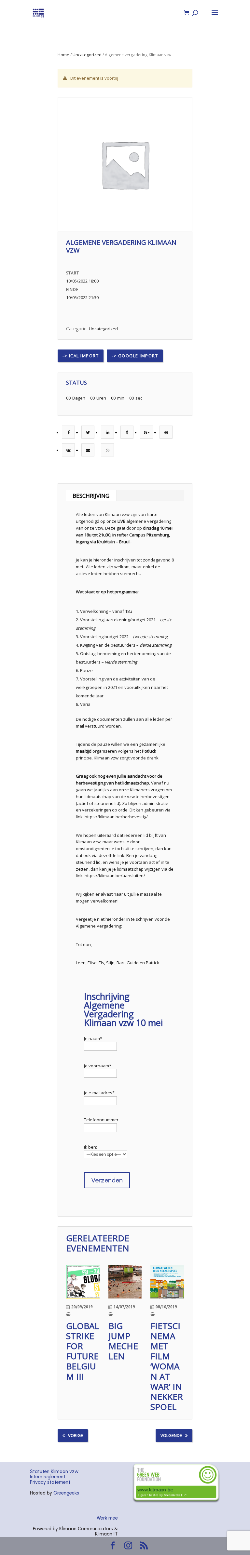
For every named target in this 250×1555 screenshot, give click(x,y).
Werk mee (107, 1518)
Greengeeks (66, 1493)
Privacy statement (50, 1482)
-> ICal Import (80, 356)
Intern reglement (47, 1477)
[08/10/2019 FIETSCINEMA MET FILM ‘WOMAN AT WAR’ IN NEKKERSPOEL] (167, 1281)
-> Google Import (135, 356)
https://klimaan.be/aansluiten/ (115, 875)
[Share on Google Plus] (146, 432)
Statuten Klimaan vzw (54, 1471)
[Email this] (88, 450)
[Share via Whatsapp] (107, 450)
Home (63, 55)
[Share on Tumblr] (127, 432)
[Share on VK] (68, 450)
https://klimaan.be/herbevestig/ (116, 817)
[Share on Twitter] (88, 432)
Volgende (171, 1435)
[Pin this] (166, 432)
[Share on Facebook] (68, 432)
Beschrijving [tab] (91, 495)
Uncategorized (87, 55)
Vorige (75, 1435)
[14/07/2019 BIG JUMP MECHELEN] (125, 1281)
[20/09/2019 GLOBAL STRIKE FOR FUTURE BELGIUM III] (82, 1281)
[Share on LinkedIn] (107, 432)
